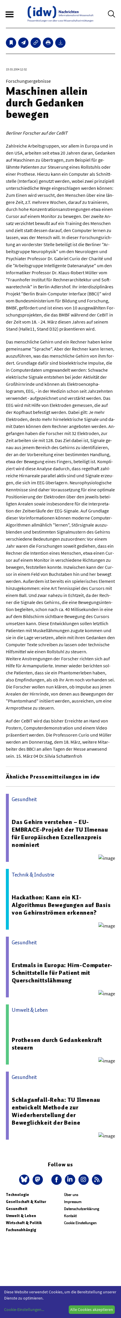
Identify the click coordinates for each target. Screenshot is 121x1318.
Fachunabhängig (21, 1230)
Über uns (71, 1194)
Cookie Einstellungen (80, 1222)
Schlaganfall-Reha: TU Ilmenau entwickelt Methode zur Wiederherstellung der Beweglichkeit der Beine (56, 1111)
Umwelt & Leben (21, 1216)
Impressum (73, 1201)
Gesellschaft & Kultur (26, 1201)
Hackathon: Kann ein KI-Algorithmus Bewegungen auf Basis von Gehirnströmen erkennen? (61, 905)
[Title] (36, 43)
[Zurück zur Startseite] (60, 14)
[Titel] (11, 43)
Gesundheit (16, 1209)
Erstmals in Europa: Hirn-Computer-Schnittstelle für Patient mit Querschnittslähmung (62, 973)
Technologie (17, 1194)
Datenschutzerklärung (81, 1208)
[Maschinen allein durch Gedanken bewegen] (23, 43)
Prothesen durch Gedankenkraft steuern (57, 1044)
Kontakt (70, 1215)
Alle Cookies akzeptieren (91, 1309)
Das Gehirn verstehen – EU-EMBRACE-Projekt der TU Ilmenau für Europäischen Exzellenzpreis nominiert (60, 833)
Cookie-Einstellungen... (24, 1309)
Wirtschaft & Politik (24, 1223)
